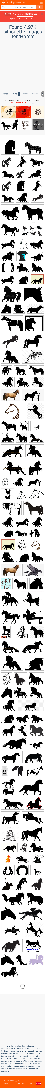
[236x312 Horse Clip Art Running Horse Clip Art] (8, 788)
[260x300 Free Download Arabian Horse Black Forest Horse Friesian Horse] (21, 439)
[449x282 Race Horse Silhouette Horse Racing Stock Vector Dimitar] (31, 915)
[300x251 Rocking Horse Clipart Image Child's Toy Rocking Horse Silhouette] (36, 849)
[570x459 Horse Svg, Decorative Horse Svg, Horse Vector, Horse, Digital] (32, 149)
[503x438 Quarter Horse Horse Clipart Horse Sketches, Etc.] (12, 325)
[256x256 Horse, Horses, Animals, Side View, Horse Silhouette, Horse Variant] (37, 585)
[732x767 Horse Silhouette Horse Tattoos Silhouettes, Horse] (36, 680)
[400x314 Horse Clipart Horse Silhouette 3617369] (31, 788)
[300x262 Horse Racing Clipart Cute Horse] (11, 947)
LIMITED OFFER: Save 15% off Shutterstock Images (22, 100)
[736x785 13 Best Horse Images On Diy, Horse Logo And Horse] (7, 495)
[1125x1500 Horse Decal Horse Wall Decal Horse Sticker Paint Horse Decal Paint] (6, 163)
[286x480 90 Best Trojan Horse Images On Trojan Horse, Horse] (5, 633)
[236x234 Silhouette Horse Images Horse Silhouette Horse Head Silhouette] (11, 296)
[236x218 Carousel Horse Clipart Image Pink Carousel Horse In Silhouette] (36, 961)
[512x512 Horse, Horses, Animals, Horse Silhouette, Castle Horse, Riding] (8, 245)
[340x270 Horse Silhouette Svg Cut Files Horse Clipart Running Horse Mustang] (32, 230)
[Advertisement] (22, 64)
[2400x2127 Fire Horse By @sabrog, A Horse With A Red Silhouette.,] (35, 805)
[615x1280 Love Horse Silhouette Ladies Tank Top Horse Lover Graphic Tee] (4, 772)
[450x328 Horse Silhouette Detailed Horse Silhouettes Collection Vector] (33, 759)
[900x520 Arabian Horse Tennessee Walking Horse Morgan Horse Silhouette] (31, 707)
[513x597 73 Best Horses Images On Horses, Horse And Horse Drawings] (37, 885)
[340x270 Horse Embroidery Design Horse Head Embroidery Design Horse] (13, 412)
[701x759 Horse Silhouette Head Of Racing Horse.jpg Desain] (8, 915)
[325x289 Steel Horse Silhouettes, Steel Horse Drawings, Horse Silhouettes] (10, 358)
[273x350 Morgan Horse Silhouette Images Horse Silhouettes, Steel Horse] (36, 468)
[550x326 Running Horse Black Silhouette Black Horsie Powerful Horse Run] (14, 745)
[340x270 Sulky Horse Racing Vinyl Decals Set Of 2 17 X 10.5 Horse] (33, 947)
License (30, 1083)
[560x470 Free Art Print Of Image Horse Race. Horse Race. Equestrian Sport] (12, 931)
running (35, 94)
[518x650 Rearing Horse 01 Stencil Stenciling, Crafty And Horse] (21, 961)
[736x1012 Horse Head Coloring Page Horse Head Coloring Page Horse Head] (5, 483)
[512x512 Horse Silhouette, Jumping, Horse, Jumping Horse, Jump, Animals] (22, 199)
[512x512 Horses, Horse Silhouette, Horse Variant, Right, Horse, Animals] (22, 558)
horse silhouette (10, 94)
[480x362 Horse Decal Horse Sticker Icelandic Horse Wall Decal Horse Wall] (35, 175)
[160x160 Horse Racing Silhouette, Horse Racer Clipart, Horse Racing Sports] (8, 257)
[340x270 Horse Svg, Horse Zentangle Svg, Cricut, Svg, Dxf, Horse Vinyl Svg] (33, 358)
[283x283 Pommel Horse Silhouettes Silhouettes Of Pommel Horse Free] (7, 871)
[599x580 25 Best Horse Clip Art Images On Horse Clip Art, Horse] (20, 633)
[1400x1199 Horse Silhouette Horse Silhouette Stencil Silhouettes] (10, 820)
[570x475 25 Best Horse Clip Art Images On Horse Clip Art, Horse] (36, 535)
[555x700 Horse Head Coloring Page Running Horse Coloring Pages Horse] (22, 245)
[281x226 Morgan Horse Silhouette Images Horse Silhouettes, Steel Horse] (32, 342)
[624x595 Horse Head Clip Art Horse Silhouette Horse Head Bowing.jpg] (33, 296)
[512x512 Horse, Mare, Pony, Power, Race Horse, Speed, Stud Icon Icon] (34, 931)
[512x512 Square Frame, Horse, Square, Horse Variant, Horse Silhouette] (34, 325)
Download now (25, 18)
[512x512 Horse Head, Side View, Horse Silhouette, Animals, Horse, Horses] (22, 280)
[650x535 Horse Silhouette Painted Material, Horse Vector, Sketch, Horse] (10, 397)
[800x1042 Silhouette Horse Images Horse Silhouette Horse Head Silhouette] (6, 694)
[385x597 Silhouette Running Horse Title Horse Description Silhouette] (23, 849)
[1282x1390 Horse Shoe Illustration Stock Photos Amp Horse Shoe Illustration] (22, 871)
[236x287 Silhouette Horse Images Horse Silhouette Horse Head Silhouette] (20, 680)
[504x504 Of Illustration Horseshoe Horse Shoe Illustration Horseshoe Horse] (37, 871)
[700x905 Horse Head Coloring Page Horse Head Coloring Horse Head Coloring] (21, 495)
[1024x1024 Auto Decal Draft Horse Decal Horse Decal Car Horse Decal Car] (20, 372)
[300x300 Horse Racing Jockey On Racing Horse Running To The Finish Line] (37, 860)
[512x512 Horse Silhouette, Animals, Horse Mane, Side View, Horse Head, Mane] (7, 719)
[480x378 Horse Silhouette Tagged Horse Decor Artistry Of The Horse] (32, 600)
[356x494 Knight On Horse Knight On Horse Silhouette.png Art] (7, 885)
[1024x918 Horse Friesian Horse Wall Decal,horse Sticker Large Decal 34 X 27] (36, 439)
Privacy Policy (20, 1083)
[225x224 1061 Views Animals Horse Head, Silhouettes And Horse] (36, 732)
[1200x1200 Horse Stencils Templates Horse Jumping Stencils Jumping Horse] (37, 199)
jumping (24, 94)
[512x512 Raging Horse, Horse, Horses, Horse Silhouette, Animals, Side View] (22, 719)
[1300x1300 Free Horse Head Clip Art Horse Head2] (10, 835)
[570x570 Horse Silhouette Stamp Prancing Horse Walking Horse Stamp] (37, 427)
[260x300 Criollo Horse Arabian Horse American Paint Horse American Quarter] (35, 412)
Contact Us (7, 1083)
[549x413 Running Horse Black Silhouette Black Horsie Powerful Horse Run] (9, 849)
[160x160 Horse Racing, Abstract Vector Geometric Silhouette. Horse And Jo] (7, 860)
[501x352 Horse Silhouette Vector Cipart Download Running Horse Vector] (12, 805)
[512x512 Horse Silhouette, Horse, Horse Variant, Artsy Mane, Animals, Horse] (7, 199)
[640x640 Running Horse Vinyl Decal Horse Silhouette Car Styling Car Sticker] (36, 745)
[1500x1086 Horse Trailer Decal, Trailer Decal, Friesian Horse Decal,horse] (12, 453)
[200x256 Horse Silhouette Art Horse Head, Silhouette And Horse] (6, 310)
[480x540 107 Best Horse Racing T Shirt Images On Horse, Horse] (22, 257)
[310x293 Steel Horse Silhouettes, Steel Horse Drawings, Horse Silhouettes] (20, 585)
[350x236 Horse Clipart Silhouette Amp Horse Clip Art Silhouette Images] (13, 900)
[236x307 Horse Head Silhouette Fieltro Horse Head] (21, 885)
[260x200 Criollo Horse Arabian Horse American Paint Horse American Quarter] (35, 310)
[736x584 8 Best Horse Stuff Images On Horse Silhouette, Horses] (32, 835)
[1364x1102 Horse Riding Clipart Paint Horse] (35, 772)
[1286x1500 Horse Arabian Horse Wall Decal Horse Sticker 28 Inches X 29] (6, 372)
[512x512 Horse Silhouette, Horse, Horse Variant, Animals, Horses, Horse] (37, 163)
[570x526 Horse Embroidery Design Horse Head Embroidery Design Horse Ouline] (36, 546)
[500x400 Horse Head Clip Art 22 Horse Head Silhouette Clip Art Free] (11, 759)
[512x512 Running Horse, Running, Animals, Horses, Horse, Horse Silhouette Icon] (37, 245)
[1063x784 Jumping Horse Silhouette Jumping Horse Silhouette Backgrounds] (33, 819)
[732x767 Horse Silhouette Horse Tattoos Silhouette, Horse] (37, 269)
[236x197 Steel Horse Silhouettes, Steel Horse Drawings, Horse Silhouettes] (33, 214)
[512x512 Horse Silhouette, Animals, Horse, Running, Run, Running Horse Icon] (10, 214)
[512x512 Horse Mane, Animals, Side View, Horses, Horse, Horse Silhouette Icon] (21, 535)
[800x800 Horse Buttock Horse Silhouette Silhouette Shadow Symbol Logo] (17, 772)
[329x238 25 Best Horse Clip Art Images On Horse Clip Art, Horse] (33, 396)
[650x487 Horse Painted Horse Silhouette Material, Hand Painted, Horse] (33, 572)
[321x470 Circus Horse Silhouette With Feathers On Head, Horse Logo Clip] (22, 732)
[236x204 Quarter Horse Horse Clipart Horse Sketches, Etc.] (34, 509)
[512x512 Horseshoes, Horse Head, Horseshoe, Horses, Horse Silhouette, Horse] (7, 269)
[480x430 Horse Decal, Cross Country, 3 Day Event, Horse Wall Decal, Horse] (33, 617)
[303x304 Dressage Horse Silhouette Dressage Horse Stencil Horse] (37, 280)
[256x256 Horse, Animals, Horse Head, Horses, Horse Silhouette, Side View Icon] (19, 310)
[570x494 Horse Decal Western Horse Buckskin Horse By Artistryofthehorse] (11, 510)
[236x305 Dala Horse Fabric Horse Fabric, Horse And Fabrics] (23, 427)
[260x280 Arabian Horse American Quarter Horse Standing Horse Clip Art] (38, 383)
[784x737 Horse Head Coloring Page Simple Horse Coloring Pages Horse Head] (36, 495)
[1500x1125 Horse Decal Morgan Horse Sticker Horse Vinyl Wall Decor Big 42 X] (14, 469)
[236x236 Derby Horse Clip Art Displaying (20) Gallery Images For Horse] (22, 860)
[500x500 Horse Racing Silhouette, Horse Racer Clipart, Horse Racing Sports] (22, 269)
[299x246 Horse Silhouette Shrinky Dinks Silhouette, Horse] (9, 974)
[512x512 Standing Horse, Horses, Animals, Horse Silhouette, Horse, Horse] (21, 163)
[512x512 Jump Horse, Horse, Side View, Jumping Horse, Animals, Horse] (10, 149)
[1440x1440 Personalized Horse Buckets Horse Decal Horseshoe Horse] (7, 439)
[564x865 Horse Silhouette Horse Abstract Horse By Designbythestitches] (5, 585)
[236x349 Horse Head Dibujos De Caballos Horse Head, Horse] (22, 546)
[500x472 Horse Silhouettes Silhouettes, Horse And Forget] (35, 900)
